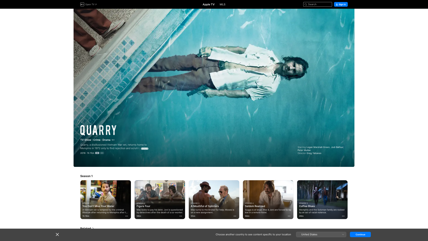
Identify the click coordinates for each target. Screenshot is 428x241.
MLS (222, 4)
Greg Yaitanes (314, 153)
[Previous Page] (77, 199)
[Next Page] (351, 199)
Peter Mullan (304, 150)
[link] (87, 228)
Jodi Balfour (337, 147)
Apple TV (209, 4)
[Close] (57, 234)
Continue (360, 234)
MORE (144, 148)
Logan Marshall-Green (318, 147)
